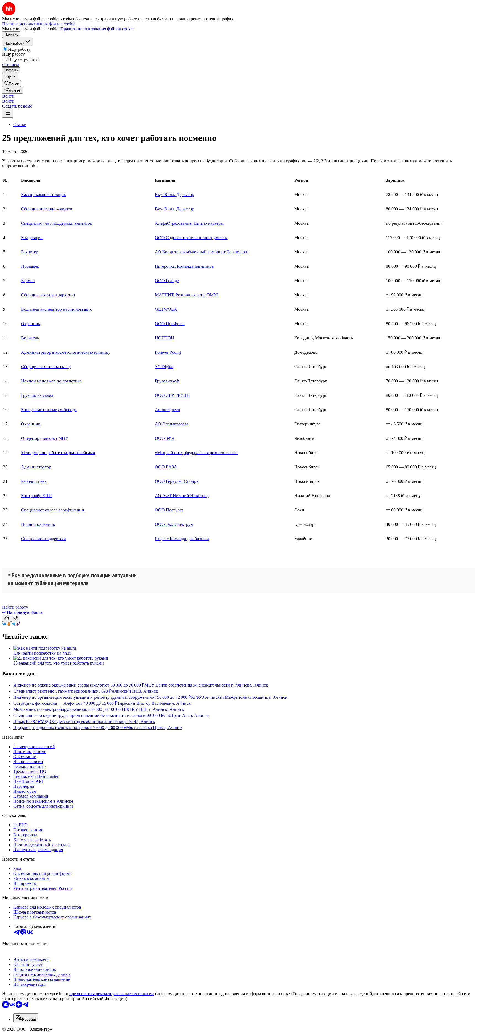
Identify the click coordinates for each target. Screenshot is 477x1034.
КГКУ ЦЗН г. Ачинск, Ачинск (155, 709)
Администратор (36, 467)
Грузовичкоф (167, 381)
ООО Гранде (167, 280)
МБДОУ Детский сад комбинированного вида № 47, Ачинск (98, 721)
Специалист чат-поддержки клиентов (56, 223)
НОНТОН (164, 338)
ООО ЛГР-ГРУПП (172, 395)
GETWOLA (166, 309)
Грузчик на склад (37, 395)
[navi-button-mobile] (7, 113)
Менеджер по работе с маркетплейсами (58, 452)
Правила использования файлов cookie (97, 28)
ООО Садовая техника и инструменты (191, 237)
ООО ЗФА (165, 438)
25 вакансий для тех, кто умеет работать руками (58, 663)
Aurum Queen (167, 409)
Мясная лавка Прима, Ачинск (154, 727)
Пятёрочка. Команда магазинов (184, 266)
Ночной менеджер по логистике (51, 381)
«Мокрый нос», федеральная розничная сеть (196, 452)
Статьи (19, 124)
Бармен (28, 280)
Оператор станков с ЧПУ (44, 438)
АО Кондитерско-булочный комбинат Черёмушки (201, 252)
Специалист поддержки (43, 538)
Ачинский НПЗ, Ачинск (135, 691)
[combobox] (25, 1017)
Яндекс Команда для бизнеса (182, 538)
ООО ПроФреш (170, 323)
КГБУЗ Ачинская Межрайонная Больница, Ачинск (239, 697)
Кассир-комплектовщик (43, 194)
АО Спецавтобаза (171, 424)
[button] (8, 96)
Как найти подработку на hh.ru (42, 653)
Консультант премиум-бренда (49, 409)
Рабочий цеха (34, 481)
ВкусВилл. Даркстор (174, 194)
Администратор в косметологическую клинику (65, 352)
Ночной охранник (38, 524)
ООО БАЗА (166, 467)
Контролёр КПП (36, 495)
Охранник (30, 323)
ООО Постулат (169, 510)
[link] (11, 83)
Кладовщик (32, 237)
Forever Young (168, 352)
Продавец (30, 266)
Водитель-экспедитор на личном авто (56, 309)
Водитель (30, 338)
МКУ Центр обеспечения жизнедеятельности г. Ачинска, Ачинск (206, 685)
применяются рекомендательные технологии (111, 993)
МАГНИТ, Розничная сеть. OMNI (186, 295)
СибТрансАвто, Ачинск (186, 715)
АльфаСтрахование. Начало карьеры (189, 223)
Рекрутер (29, 252)
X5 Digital (164, 366)
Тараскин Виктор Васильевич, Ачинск (154, 703)
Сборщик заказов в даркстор (48, 295)
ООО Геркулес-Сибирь (176, 481)
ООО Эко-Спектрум (174, 524)
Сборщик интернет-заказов (46, 209)
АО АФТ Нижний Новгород (182, 495)
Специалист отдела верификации (52, 510)
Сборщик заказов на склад (46, 366)
